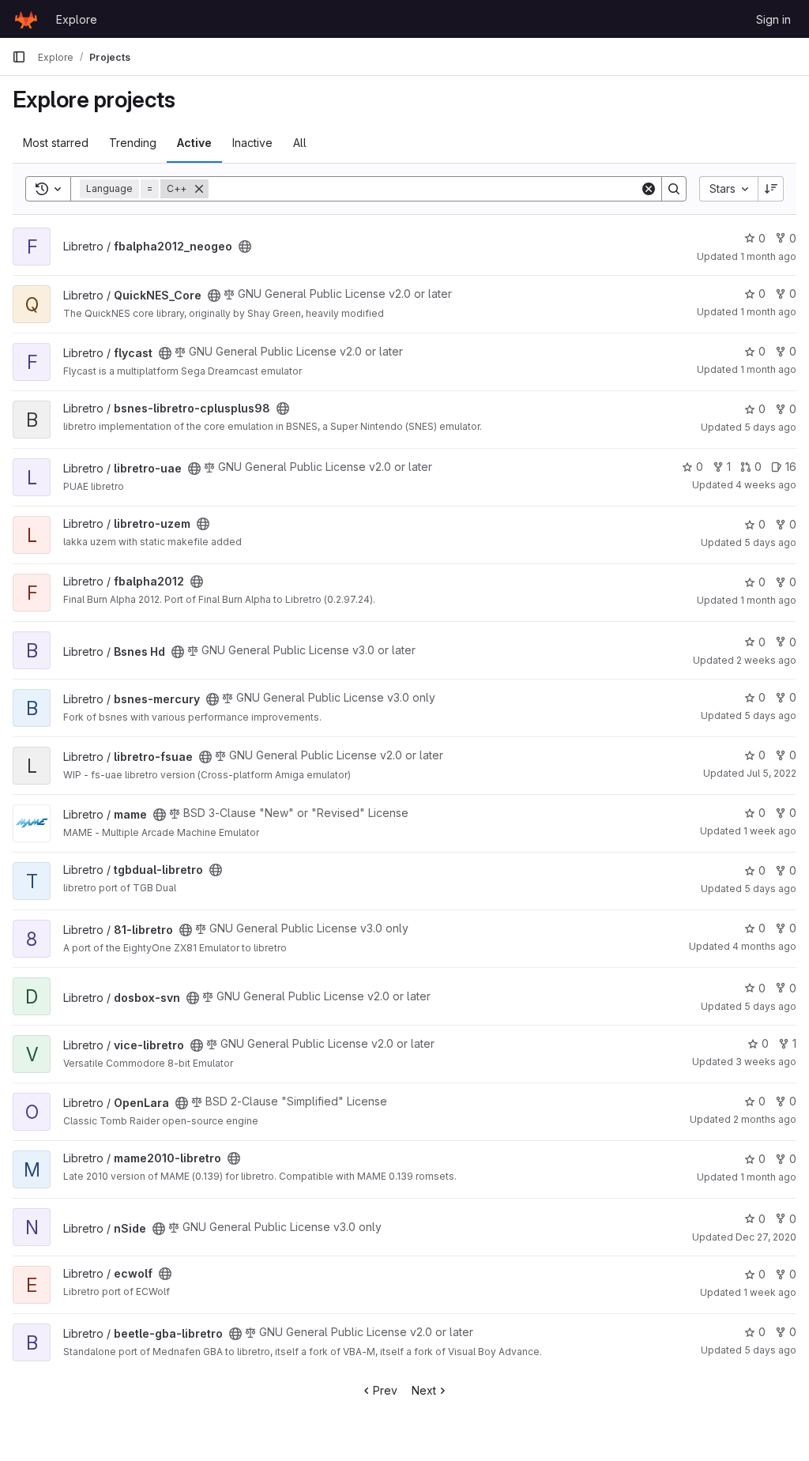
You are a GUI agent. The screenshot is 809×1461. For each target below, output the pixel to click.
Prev (385, 1390)
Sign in (773, 19)
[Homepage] (26, 19)
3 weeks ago (766, 1062)
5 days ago (770, 427)
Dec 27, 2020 (766, 1237)
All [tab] (300, 142)
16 (790, 466)
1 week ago (769, 831)
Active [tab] (194, 142)
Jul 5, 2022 (771, 773)
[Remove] (199, 188)
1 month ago (768, 256)
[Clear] (648, 188)
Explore (76, 19)
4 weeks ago (766, 485)
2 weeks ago (766, 660)
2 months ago (764, 1119)
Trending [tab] (132, 142)
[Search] (674, 188)
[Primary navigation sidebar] (19, 57)
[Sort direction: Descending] (771, 188)
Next (424, 1390)
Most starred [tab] (55, 142)
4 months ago (764, 946)
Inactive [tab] (252, 142)
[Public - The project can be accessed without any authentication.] (245, 246)
